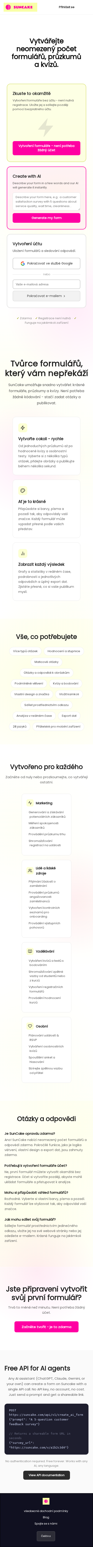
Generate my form (47, 218)
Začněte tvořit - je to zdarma (46, 1326)
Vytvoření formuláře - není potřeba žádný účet (46, 148)
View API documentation (47, 1475)
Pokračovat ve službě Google (50, 263)
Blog (46, 1517)
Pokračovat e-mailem (44, 296)
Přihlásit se (66, 7)
